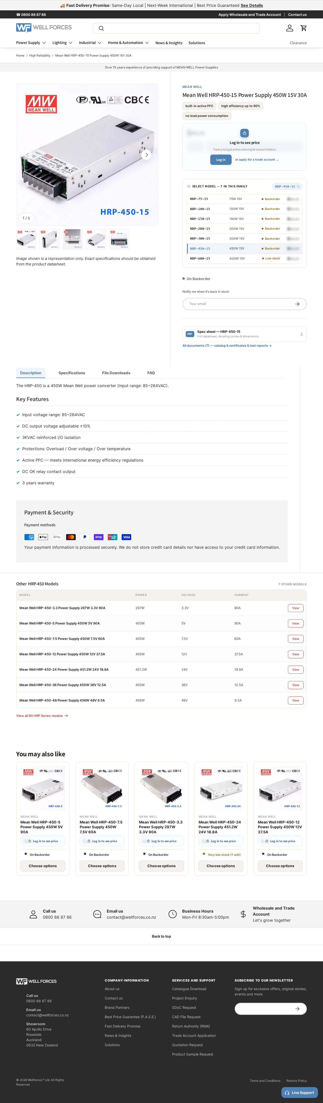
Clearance (298, 42)
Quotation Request (187, 1045)
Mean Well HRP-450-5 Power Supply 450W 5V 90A (59, 623)
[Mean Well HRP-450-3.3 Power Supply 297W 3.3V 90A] (161, 788)
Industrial (87, 42)
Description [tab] (30, 372)
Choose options (43, 866)
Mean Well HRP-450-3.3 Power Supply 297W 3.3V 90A (62, 608)
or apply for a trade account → (257, 159)
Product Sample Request (192, 1054)
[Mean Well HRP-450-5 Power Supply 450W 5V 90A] (42, 788)
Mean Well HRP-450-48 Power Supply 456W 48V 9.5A (62, 700)
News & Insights (168, 42)
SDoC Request (184, 1007)
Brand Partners (117, 1007)
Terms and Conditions (265, 1081)
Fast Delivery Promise (122, 1026)
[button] (303, 28)
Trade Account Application (194, 1035)
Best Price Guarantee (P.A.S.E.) (130, 1017)
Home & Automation (125, 42)
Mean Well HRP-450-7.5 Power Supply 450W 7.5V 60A (62, 639)
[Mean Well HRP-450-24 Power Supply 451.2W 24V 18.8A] (221, 788)
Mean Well (192, 87)
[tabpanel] (152, 435)
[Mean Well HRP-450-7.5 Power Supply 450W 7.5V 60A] (102, 788)
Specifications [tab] (72, 372)
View (295, 608)
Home (20, 55)
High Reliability (39, 55)
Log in (221, 159)
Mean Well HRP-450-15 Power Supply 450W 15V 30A (93, 55)
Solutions (197, 42)
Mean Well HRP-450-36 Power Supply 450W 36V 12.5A (62, 685)
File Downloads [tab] (116, 372)
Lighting (59, 42)
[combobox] (176, 28)
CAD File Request (186, 1017)
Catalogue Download (189, 989)
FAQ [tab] (151, 372)
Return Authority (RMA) (191, 1026)
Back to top (161, 936)
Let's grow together (272, 920)
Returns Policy (296, 1081)
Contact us (297, 14)
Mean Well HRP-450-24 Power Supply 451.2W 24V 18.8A (64, 669)
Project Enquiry (184, 998)
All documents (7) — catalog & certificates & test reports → (227, 345)
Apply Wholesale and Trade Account (250, 14)
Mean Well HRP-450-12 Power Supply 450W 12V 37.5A (62, 654)
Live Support (303, 1092)
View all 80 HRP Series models (39, 716)
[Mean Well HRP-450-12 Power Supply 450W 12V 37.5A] (280, 788)
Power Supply (28, 42)
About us (112, 989)
